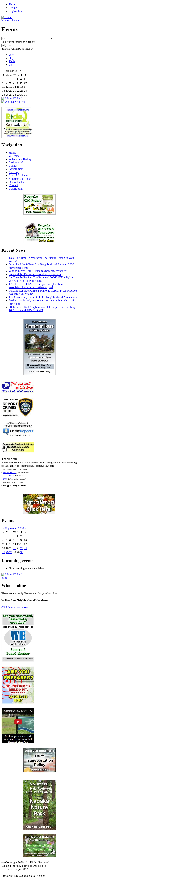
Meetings (14, 172)
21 (14, 548)
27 (10, 552)
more (4, 577)
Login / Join (16, 11)
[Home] (6, 17)
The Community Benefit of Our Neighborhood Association (43, 297)
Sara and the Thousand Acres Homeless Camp (35, 274)
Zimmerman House (20, 178)
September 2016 (14, 528)
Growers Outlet (8, 476)
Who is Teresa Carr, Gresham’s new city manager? (38, 270)
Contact (13, 185)
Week (12, 54)
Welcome (14, 155)
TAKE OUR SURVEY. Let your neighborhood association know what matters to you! (36, 285)
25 (3, 552)
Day (11, 58)
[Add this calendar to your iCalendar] (12, 98)
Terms (12, 4)
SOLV (5, 479)
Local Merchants (18, 175)
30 (21, 552)
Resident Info (16, 162)
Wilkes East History (20, 159)
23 (21, 548)
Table (12, 61)
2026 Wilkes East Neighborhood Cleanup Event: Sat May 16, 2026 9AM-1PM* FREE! (42, 308)
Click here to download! (15, 607)
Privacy (13, 7)
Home (5, 20)
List (11, 64)
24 (25, 548)
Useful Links (16, 182)
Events (15, 20)
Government (16, 168)
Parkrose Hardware (9, 473)
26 (7, 552)
